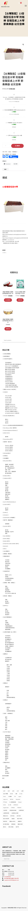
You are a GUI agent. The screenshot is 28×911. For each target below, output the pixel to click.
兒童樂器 (7, 154)
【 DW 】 (4, 548)
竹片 (8, 692)
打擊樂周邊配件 (9, 626)
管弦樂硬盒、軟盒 (9, 737)
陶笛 (6, 727)
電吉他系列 (7, 637)
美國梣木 (20, 821)
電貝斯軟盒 (7, 744)
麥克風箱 (7, 746)
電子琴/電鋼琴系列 (9, 642)
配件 (6, 729)
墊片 (8, 694)
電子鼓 (6, 530)
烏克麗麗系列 (8, 639)
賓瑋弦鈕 (13, 824)
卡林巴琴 (5, 810)
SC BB (9, 804)
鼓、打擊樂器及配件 (10, 468)
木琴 (6, 151)
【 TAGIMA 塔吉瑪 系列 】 (8, 415)
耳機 (6, 485)
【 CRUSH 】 (5, 515)
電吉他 (6, 422)
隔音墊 (6, 758)
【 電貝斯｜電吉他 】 (7, 441)
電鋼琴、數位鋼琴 (9, 464)
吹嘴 (8, 690)
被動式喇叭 (7, 494)
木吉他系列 (7, 635)
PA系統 (7, 487)
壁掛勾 (6, 756)
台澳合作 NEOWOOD (10, 406)
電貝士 (6, 419)
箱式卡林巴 (19, 818)
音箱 (6, 533)
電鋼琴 (6, 483)
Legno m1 (5, 799)
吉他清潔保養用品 (9, 578)
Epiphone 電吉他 (9, 445)
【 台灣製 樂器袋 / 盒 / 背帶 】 (9, 632)
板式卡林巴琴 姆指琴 (10, 373)
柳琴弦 (8, 678)
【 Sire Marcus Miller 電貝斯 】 (9, 428)
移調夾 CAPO (8, 575)
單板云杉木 (5, 815)
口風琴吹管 (21, 810)
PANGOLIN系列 (9, 381)
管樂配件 (7, 686)
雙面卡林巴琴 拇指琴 (10, 369)
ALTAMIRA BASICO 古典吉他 (12, 413)
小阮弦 (8, 666)
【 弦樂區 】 (5, 700)
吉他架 (6, 747)
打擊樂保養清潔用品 (10, 627)
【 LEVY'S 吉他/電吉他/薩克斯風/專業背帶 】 (13, 425)
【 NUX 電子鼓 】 (6, 536)
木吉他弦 (7, 560)
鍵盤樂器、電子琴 (9, 466)
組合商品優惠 (5, 775)
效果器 (6, 588)
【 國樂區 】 (5, 654)
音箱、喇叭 (7, 469)
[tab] (5, 169)
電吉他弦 (7, 561)
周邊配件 (7, 603)
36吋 (9, 791)
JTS (15, 796)
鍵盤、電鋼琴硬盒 (9, 739)
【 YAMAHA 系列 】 (7, 478)
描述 (5, 169)
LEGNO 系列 (8, 402)
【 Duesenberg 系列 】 (7, 439)
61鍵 (22, 791)
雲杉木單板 (11, 827)
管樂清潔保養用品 (11, 697)
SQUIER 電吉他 (9, 449)
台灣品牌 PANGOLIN (10, 404)
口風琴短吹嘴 (6, 813)
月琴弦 (8, 668)
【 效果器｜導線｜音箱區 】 (9, 582)
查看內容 (20, 300)
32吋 (4, 791)
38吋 (13, 791)
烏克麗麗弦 (7, 568)
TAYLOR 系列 (8, 395)
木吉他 (6, 421)
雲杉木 (4, 827)
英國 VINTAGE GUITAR (10, 409)
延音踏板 (7, 523)
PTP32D (5, 802)
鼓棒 (6, 620)
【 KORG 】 (5, 512)
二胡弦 (8, 673)
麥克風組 (7, 612)
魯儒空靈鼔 (7, 629)
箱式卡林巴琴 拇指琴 (10, 371)
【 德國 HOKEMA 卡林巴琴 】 (9, 389)
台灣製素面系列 (9, 380)
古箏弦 (8, 671)
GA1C (4, 796)
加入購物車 (17, 145)
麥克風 (6, 496)
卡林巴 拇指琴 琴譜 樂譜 (11, 385)
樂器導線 (7, 590)
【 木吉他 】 (5, 392)
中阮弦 (8, 675)
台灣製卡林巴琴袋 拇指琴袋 (11, 387)
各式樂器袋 (7, 648)
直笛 (6, 724)
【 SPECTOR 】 (6, 433)
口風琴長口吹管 (14, 813)
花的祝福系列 (8, 362)
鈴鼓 (6, 725)
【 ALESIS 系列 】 (6, 526)
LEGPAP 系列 (8, 399)
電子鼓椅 (7, 624)
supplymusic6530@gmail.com (11, 880)
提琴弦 (6, 567)
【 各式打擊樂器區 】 (7, 617)
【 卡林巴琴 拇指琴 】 (7, 358)
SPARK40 (16, 804)
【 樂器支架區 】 (6, 762)
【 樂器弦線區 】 (6, 556)
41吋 (18, 791)
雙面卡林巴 (20, 824)
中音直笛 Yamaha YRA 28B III (15, 122)
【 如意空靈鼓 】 (6, 356)
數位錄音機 (7, 591)
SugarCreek (6, 807)
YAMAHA (19, 807)
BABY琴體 (5, 793)
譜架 (6, 769)
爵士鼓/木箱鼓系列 (9, 644)
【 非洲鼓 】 (5, 455)
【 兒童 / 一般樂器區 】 (12, 151)
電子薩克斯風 (8, 473)
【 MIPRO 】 (5, 605)
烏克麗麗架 (7, 768)
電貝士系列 (7, 641)
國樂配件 (7, 661)
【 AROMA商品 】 (6, 453)
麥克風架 (7, 749)
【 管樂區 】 (5, 683)
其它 (3, 778)
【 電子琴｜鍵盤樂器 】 (7, 520)
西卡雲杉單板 (6, 824)
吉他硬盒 (7, 740)
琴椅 (6, 766)
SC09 (4, 804)
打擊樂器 (14, 154)
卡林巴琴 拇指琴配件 (10, 383)
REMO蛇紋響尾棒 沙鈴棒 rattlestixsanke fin (15, 110)
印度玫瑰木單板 (12, 810)
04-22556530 (7, 876)
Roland (19, 802)
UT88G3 (13, 807)
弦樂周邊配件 (8, 703)
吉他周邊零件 (8, 580)
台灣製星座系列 (9, 378)
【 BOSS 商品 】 (6, 538)
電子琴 (6, 508)
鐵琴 (6, 717)
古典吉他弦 (7, 563)
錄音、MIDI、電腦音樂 (10, 471)
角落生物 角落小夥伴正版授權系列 (13, 364)
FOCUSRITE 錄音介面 (10, 593)
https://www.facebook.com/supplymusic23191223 (14, 234)
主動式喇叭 (7, 492)
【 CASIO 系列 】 (6, 504)
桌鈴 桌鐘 (7, 720)
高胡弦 (8, 670)
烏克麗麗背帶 (8, 651)
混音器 (6, 489)
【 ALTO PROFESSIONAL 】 (9, 502)
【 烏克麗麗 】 (5, 458)
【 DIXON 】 (5, 546)
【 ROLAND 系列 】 (7, 460)
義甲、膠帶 (9, 665)
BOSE (11, 793)
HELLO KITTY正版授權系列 (11, 366)
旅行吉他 (19, 815)
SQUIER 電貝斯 (9, 447)
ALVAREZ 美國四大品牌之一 (12, 411)
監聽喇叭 (7, 499)
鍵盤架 (6, 754)
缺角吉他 (5, 821)
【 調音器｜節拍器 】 (7, 553)
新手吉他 (12, 815)
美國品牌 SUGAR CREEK (11, 408)
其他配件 (7, 614)
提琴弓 (8, 707)
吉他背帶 (7, 649)
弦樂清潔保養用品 (11, 711)
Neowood (18, 799)
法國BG (13, 818)
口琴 (6, 722)
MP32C (11, 799)
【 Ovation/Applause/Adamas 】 (10, 430)
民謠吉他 (7, 497)
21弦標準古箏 (8, 657)
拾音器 (6, 576)
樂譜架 (6, 751)
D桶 (16, 793)
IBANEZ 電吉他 (9, 450)
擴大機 (6, 490)
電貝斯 (6, 436)
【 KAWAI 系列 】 (6, 475)
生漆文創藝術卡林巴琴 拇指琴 (12, 367)
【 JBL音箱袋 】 (6, 551)
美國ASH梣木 (12, 821)
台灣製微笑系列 (9, 376)
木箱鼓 (6, 622)
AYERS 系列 (8, 397)
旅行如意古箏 (8, 659)
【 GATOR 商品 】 (6, 732)
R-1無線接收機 (12, 802)
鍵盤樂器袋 (7, 735)
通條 (8, 695)
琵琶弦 (8, 680)
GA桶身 (10, 796)
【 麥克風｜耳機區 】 (7, 596)
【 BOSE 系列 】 (6, 541)
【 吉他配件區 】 (6, 571)
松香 (8, 709)
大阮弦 (8, 677)
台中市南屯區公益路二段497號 (11, 878)
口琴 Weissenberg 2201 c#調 (15, 135)
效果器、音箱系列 (9, 646)
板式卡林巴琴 (6, 818)
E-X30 (20, 793)
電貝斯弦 (7, 565)
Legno (19, 796)
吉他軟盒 (7, 742)
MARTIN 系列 (8, 401)
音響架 (6, 753)
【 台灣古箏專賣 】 (6, 353)
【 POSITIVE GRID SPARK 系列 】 (10, 543)
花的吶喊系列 (8, 374)
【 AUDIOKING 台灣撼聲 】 (9, 517)
